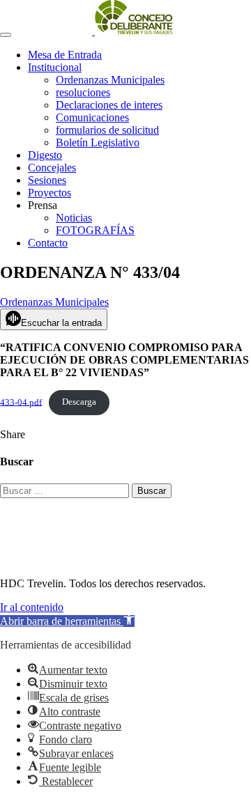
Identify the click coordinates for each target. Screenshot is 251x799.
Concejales (52, 167)
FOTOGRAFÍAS (95, 230)
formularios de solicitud (107, 130)
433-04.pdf (21, 402)
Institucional (55, 67)
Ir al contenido (31, 607)
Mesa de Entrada (65, 55)
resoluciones (83, 92)
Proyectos (49, 193)
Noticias (74, 218)
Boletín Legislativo (97, 142)
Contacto (48, 243)
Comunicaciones (92, 117)
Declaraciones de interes (109, 105)
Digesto (45, 155)
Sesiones (47, 180)
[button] (67, 621)
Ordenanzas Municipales (110, 80)
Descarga (79, 402)
